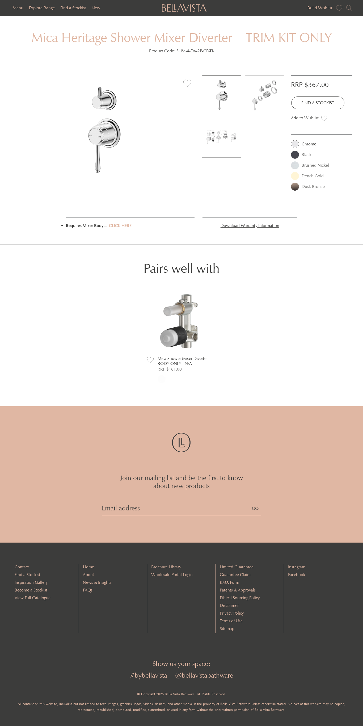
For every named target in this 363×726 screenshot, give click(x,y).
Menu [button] (18, 7)
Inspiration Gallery (31, 582)
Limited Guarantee (237, 566)
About (88, 574)
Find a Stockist (73, 7)
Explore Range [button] (42, 7)
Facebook (296, 574)
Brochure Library (166, 566)
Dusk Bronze (313, 186)
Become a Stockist (31, 590)
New (96, 7)
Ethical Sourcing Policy (240, 597)
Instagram (296, 566)
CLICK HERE (120, 225)
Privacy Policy (232, 613)
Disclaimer (229, 605)
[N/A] (162, 379)
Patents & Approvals (238, 590)
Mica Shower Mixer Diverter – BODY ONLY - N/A (184, 361)
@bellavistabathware (204, 675)
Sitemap (227, 628)
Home (88, 566)
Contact (22, 566)
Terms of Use (231, 620)
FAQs (87, 590)
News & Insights (97, 582)
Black (306, 154)
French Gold (313, 175)
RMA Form (229, 582)
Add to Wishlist (305, 117)
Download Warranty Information (250, 225)
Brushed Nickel (315, 165)
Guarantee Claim (235, 574)
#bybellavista (148, 675)
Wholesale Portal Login (172, 574)
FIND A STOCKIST (317, 102)
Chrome (309, 143)
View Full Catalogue (32, 597)
